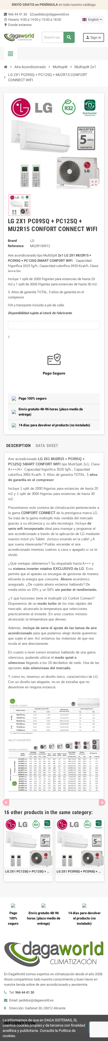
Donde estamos (18, 25)
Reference (16, 246)
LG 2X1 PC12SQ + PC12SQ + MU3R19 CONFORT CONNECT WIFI (28, 871)
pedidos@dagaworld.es (51, 14)
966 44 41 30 (17, 14)
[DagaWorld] (19, 37)
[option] (28, 850)
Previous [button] (6, 802)
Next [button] (102, 802)
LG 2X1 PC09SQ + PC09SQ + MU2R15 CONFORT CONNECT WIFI (80, 871)
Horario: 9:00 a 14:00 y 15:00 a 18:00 (32, 19)
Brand (12, 241)
